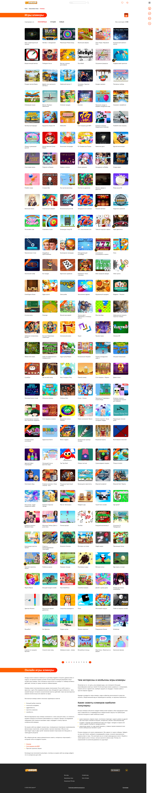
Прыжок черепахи (83, 629)
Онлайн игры (85, 775)
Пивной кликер (82, 377)
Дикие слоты (117, 377)
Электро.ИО (116, 336)
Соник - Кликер (82, 398)
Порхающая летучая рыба (119, 419)
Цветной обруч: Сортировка (29, 464)
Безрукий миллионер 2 (102, 525)
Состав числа (28, 315)
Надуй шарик (99, 546)
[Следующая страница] (90, 662)
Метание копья (100, 567)
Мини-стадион (64, 433)
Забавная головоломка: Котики (31, 330)
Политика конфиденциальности (76, 787)
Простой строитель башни (30, 566)
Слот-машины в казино (49, 419)
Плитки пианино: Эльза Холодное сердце (102, 419)
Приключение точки (30, 253)
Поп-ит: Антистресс (65, 504)
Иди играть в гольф (118, 567)
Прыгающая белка (118, 546)
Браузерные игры (33, 8)
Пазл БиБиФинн (64, 587)
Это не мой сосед (47, 376)
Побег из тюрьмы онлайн (120, 608)
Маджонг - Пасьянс (118, 294)
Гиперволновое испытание (29, 434)
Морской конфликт (101, 478)
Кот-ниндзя (45, 273)
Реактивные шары (83, 567)
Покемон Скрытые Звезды (47, 505)
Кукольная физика (118, 650)
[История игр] (127, 2)
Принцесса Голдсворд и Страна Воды (102, 398)
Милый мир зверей (65, 309)
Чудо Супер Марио (65, 356)
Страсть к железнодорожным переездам (47, 548)
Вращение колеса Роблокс (65, 418)
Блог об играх (85, 778)
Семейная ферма (83, 587)
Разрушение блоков (101, 629)
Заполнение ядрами (84, 294)
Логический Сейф (30, 267)
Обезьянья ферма (47, 398)
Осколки (28, 744)
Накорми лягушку (65, 567)
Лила (114, 253)
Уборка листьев (82, 463)
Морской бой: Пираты (119, 484)
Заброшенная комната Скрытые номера (119, 315)
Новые (61, 22)
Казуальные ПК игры (69, 781)
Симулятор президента (67, 608)
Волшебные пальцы (83, 650)
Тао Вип (80, 525)
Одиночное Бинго (47, 439)
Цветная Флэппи (29, 608)
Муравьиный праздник (102, 294)
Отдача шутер (64, 629)
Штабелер (116, 629)
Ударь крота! (46, 294)
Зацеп (79, 336)
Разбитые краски (47, 567)
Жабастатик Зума (30, 356)
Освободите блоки (30, 294)
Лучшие (53, 22)
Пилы (79, 608)
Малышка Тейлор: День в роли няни (49, 526)
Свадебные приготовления (46, 253)
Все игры (66, 775)
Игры (26, 8)
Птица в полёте (117, 457)
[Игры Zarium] (31, 2)
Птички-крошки (64, 525)
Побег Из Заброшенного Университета (49, 357)
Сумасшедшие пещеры (102, 463)
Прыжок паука (100, 336)
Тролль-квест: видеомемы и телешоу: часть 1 (84, 316)
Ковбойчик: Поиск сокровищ (83, 274)
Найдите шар (82, 504)
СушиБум (27, 371)
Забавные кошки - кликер (67, 650)
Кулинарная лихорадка (67, 253)
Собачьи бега (64, 398)
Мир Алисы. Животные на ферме (103, 650)
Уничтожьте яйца (29, 484)
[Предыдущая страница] (63, 662)
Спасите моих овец (48, 650)
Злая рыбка (63, 294)
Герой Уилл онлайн (101, 504)
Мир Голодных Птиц (66, 377)
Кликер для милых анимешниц (118, 588)
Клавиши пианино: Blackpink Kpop (30, 524)
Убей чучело (117, 273)
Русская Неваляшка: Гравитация (48, 336)
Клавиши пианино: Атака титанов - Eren (49, 484)
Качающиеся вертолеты (85, 484)
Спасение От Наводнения (117, 526)
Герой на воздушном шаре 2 (102, 357)
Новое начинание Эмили (85, 419)
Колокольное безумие (84, 356)
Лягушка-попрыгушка (119, 356)
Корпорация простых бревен (31, 547)
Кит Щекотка (46, 629)
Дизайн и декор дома (102, 587)
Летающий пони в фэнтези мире (47, 464)
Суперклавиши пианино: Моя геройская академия (32, 419)
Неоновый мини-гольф (31, 398)
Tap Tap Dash (64, 463)
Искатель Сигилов (65, 546)
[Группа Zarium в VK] (126, 770)
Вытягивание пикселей (120, 439)
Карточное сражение (66, 273)
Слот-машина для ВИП (33, 746)
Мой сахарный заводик (102, 273)
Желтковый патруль (101, 602)
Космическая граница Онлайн (84, 440)
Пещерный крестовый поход (66, 484)
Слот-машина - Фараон (102, 377)
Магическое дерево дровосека (48, 609)
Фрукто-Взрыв (29, 587)
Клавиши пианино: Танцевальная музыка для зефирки (119, 399)
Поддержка (125, 787)
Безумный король (101, 439)
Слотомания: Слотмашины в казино (102, 252)
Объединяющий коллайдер (82, 253)
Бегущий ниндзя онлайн (49, 587)
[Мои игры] (122, 2)
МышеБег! (28, 629)
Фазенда (44, 315)
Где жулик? (116, 504)
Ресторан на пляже (83, 546)
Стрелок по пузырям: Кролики (31, 649)
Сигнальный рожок (65, 336)
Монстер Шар (100, 315)
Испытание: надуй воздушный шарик (30, 505)
